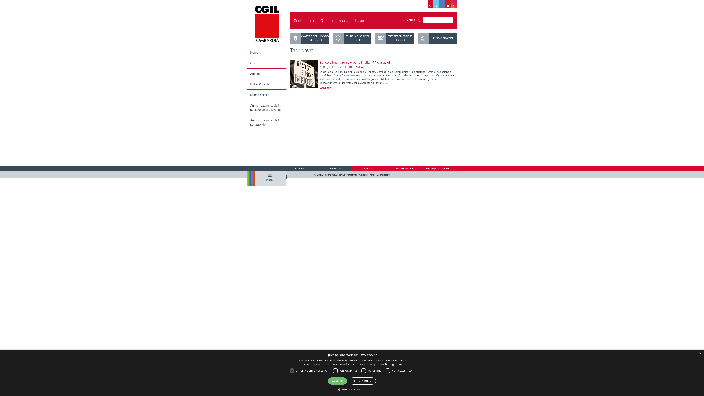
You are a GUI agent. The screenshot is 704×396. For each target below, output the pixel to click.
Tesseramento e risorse (400, 38)
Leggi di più (395, 364)
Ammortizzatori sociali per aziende (264, 122)
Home (254, 52)
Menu (269, 179)
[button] (351, 389)
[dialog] (352, 373)
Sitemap (353, 174)
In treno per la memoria (438, 168)
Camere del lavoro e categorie (315, 38)
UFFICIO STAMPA (442, 38)
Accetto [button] (337, 380)
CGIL (253, 63)
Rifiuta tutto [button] (362, 380)
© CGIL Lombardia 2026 (326, 174)
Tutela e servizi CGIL (357, 38)
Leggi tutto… (326, 87)
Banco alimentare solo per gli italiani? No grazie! (354, 62)
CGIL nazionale (334, 168)
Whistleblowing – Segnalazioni (374, 174)
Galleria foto (370, 168)
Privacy (344, 174)
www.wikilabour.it (404, 168)
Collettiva (300, 168)
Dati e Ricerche (260, 84)
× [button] (699, 353)
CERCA (411, 20)
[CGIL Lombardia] (266, 24)
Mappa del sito (259, 95)
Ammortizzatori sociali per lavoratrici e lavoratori (266, 107)
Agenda (255, 74)
